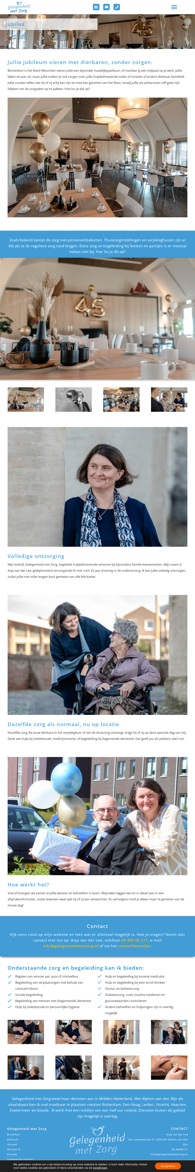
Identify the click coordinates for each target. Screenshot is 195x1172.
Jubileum (12, 1139)
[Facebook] (96, 7)
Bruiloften (13, 1134)
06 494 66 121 (134, 940)
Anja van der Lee (177, 1134)
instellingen (100, 1167)
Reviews (12, 1154)
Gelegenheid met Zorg (27, 1129)
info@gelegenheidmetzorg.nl (70, 945)
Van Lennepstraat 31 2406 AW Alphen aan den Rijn (158, 1142)
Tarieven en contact (20, 1159)
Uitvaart (12, 1144)
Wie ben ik (14, 1149)
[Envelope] (106, 7)
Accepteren (168, 1166)
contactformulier (134, 945)
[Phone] (116, 7)
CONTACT (179, 1129)
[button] (174, 7)
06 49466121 (180, 1149)
